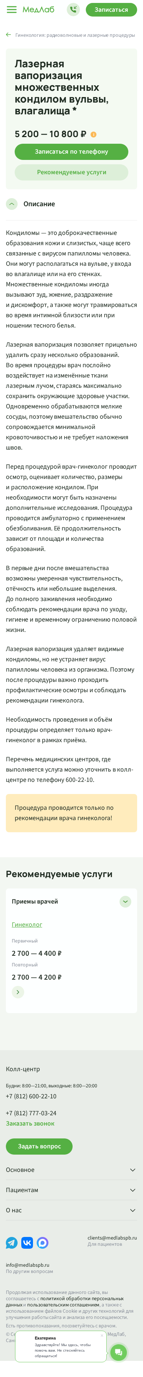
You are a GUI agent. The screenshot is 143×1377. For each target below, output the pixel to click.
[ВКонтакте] (27, 1248)
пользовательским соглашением (63, 1305)
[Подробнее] (18, 992)
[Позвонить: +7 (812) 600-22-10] (73, 9)
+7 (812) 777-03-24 (31, 1113)
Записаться (111, 9)
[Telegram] (12, 1248)
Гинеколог (27, 924)
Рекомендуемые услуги (71, 172)
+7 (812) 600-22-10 (31, 1096)
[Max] (42, 1248)
